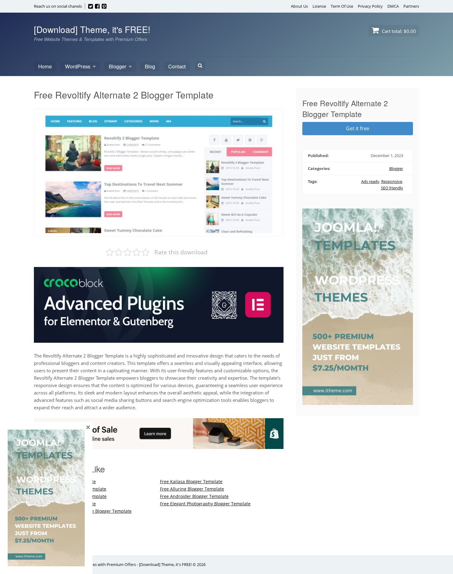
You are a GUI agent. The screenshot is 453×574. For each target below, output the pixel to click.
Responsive (391, 181)
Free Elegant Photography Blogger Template (205, 504)
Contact (177, 66)
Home (45, 66)
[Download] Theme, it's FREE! (92, 29)
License (319, 6)
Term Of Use (342, 6)
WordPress (77, 66)
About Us (299, 6)
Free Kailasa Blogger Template (191, 481)
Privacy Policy (370, 6)
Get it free (357, 128)
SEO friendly (392, 188)
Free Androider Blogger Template (194, 496)
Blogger (117, 66)
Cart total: (398, 31)
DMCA (393, 6)
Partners (411, 6)
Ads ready (370, 181)
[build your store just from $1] (159, 445)
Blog (150, 66)
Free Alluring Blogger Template (192, 489)
